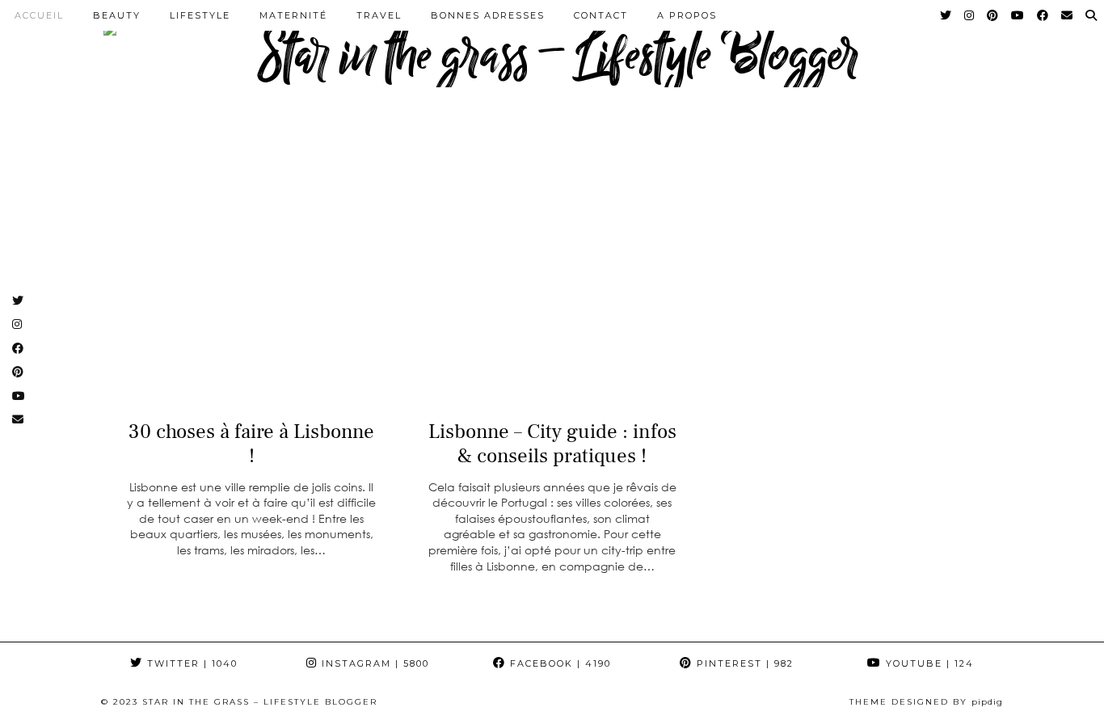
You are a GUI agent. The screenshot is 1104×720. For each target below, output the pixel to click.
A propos (687, 15)
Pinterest (743, 663)
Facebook (558, 663)
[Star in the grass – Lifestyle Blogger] (552, 53)
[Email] (1067, 15)
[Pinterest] (993, 15)
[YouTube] (1018, 15)
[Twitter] (946, 15)
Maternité (293, 15)
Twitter (190, 663)
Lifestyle (200, 15)
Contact (601, 15)
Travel (379, 15)
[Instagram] (969, 15)
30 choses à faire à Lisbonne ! (251, 444)
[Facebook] (1043, 15)
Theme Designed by (926, 702)
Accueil (39, 15)
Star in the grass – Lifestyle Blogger (259, 702)
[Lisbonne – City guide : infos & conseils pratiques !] (552, 272)
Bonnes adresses (488, 15)
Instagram (373, 663)
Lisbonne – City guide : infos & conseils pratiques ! (552, 444)
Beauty (117, 15)
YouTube (928, 663)
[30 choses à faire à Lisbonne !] (251, 272)
